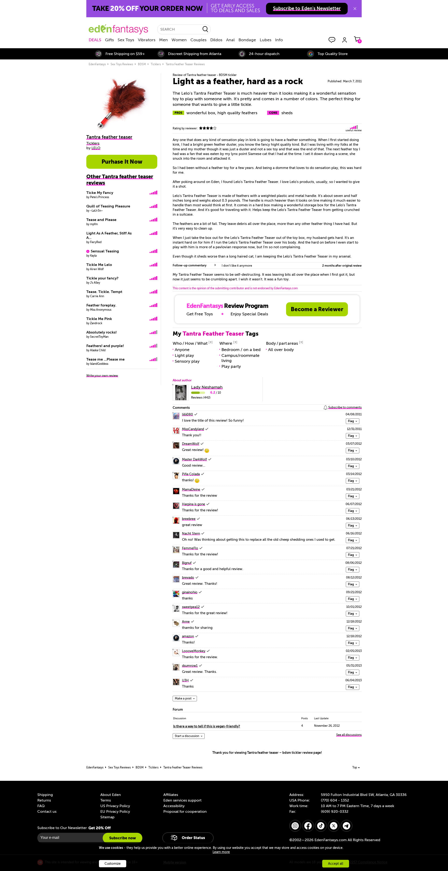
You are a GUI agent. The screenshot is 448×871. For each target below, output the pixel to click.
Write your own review (102, 375)
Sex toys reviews (122, 64)
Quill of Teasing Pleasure (108, 206)
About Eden (110, 795)
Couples (198, 40)
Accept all (335, 863)
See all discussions (349, 735)
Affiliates (170, 795)
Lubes (265, 40)
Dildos (216, 40)
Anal (230, 40)
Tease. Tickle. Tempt (104, 292)
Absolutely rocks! (101, 332)
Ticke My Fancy (99, 193)
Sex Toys (126, 40)
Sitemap (107, 817)
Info (279, 40)
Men (163, 40)
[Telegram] (346, 826)
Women (179, 40)
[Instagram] (295, 826)
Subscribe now (122, 838)
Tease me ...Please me (105, 359)
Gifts (109, 40)
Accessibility (174, 806)
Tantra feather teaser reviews (185, 64)
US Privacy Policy (115, 806)
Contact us (46, 811)
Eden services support (182, 800)
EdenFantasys (97, 64)
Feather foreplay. (101, 305)
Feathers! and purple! (105, 346)
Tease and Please (101, 220)
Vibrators (146, 40)
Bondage (247, 40)
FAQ (41, 806)
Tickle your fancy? (102, 278)
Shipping (45, 795)
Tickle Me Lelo (99, 265)
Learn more (221, 852)
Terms (105, 800)
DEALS (95, 40)
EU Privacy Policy (115, 811)
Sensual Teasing (105, 251)
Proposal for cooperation (185, 811)
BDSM (142, 64)
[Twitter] (334, 826)
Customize (113, 863)
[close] (354, 8)
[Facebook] (308, 826)
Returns (44, 800)
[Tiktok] (321, 826)
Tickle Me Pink (99, 319)
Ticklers (156, 64)
